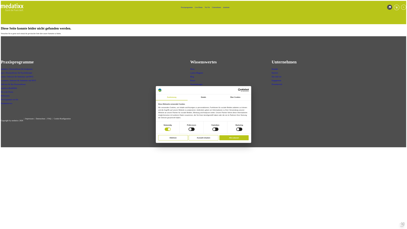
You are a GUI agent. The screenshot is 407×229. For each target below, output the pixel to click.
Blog (192, 77)
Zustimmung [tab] (171, 97)
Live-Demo (199, 7)
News (192, 69)
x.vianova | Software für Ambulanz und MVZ (18, 80)
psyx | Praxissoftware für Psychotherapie (16, 73)
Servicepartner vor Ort (9, 99)
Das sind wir (276, 77)
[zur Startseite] (12, 10)
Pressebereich (277, 84)
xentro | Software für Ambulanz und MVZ (17, 77)
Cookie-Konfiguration (62, 119)
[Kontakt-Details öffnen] (389, 7)
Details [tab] (203, 97)
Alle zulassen (234, 138)
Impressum (29, 119)
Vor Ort (207, 7)
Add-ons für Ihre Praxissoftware (13, 84)
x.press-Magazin (196, 73)
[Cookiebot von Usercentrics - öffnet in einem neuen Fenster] (239, 90)
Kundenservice (6, 103)
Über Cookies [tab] (235, 97)
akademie (226, 7)
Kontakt (275, 69)
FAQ (49, 119)
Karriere (275, 73)
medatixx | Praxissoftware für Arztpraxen (17, 69)
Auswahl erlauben (203, 138)
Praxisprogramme (187, 7)
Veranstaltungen (196, 84)
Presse (192, 80)
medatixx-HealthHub (9, 88)
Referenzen (5, 96)
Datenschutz (40, 119)
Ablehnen (173, 138)
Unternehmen (216, 7)
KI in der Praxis (7, 92)
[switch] (192, 129)
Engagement (276, 80)
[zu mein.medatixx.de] (396, 7)
